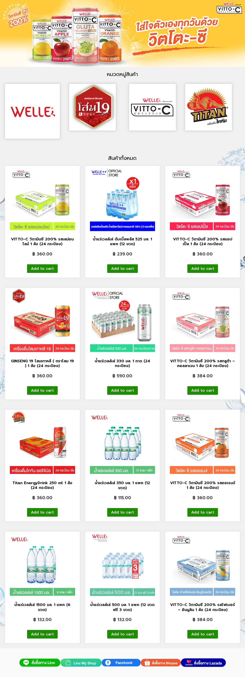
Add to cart (42, 268)
